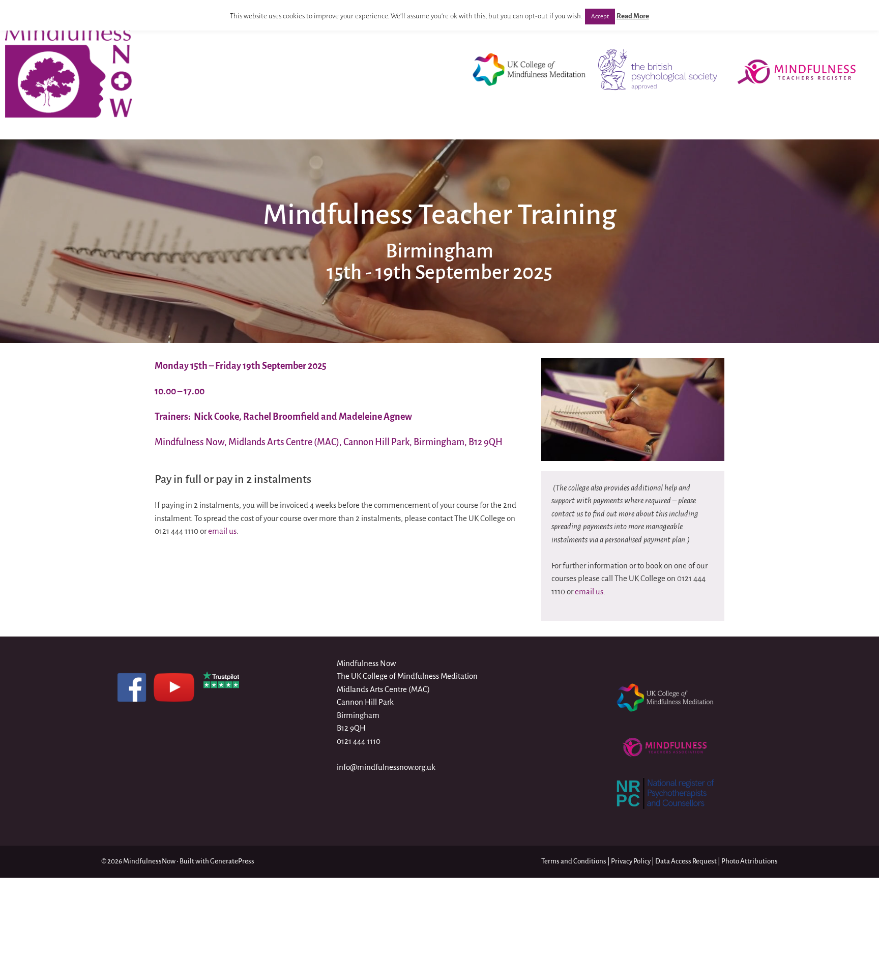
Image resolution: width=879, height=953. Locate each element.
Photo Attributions (749, 861)
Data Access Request (686, 861)
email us (222, 531)
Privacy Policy (631, 861)
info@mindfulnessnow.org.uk (386, 767)
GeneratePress (232, 861)
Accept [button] (600, 16)
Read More (633, 16)
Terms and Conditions (573, 861)
